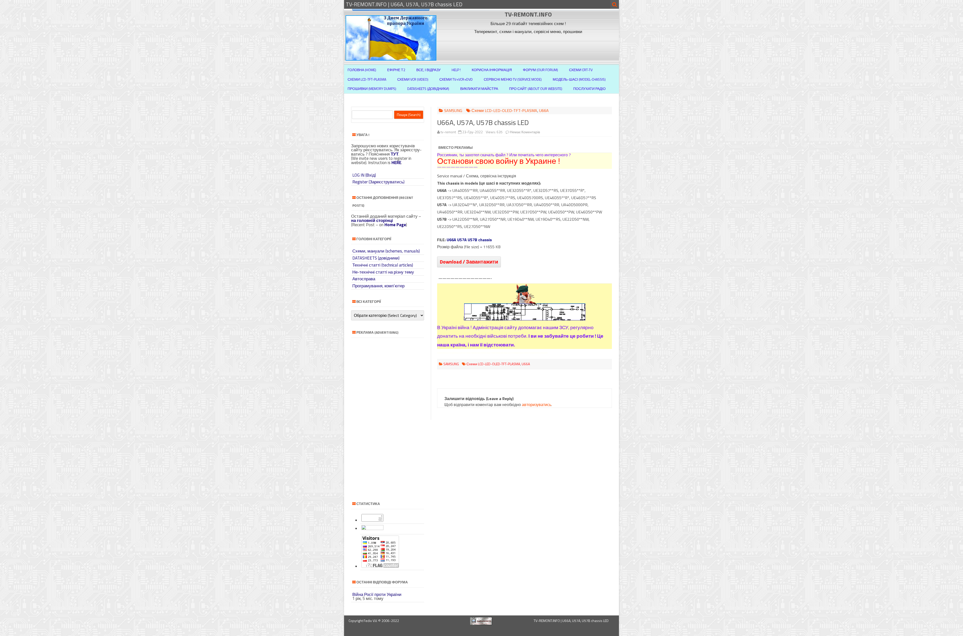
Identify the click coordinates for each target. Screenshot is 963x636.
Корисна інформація (492, 69)
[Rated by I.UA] (372, 528)
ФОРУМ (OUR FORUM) (540, 69)
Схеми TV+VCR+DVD (456, 79)
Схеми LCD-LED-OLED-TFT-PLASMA (504, 110)
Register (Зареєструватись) (378, 182)
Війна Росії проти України (377, 594)
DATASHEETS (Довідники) (428, 88)
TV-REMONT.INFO (528, 14)
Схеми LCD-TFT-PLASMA (367, 79)
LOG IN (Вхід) (364, 175)
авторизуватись (536, 405)
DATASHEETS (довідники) (375, 258)
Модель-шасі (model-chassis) (579, 79)
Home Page (395, 224)
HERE (396, 162)
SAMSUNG (453, 110)
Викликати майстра (479, 88)
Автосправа (363, 279)
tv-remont (448, 132)
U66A (544, 110)
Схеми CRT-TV (581, 69)
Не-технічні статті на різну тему (383, 272)
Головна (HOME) (362, 69)
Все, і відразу (428, 69)
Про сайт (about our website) (535, 88)
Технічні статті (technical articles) (382, 265)
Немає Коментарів (525, 132)
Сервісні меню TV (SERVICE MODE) (513, 79)
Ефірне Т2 (396, 69)
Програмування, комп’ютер (378, 286)
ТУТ (394, 154)
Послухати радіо (589, 88)
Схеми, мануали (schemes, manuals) (386, 251)
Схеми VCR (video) (412, 79)
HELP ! (456, 69)
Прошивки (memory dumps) (372, 88)
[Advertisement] (529, 47)
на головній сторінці (372, 220)
